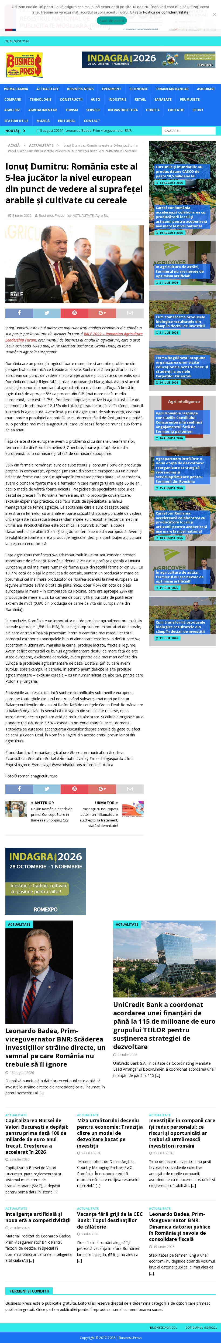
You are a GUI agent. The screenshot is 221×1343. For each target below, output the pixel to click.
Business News (80, 89)
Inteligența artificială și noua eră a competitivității (38, 1217)
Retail (140, 99)
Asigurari (206, 89)
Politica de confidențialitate (166, 12)
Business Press (51, 215)
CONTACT (92, 121)
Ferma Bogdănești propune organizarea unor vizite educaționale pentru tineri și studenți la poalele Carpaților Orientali (182, 366)
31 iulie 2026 (169, 283)
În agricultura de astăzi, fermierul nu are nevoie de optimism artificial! (180, 271)
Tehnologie (40, 99)
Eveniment (111, 89)
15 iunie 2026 (163, 1246)
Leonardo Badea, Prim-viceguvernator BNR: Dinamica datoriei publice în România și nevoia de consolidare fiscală (179, 1227)
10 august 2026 (171, 233)
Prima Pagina (16, 89)
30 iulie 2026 (169, 382)
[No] (214, 14)
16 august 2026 (171, 438)
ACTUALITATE (47, 89)
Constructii (71, 99)
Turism (71, 110)
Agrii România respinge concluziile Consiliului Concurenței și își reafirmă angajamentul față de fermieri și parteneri (179, 422)
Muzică (43, 121)
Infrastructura (123, 110)
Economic (139, 89)
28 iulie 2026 (127, 1054)
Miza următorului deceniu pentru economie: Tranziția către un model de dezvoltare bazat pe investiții (110, 1133)
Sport (197, 110)
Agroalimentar (42, 110)
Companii (12, 99)
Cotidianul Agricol (201, 1327)
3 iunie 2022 (22, 215)
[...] (41, 1092)
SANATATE (163, 99)
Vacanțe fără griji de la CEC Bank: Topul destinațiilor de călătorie (110, 1220)
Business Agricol (163, 1327)
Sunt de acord (111, 20)
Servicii (93, 110)
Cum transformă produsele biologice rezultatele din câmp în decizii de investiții (180, 321)
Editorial (66, 121)
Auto (95, 99)
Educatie (176, 110)
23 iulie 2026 (19, 1227)
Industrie (117, 99)
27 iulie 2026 (91, 1153)
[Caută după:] (189, 130)
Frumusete (190, 99)
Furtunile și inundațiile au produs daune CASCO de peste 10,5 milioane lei (179, 171)
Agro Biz (12, 110)
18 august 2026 (22, 1072)
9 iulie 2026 (90, 1234)
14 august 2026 (171, 183)
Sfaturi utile (16, 121)
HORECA (153, 110)
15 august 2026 (171, 488)
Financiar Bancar (172, 89)
